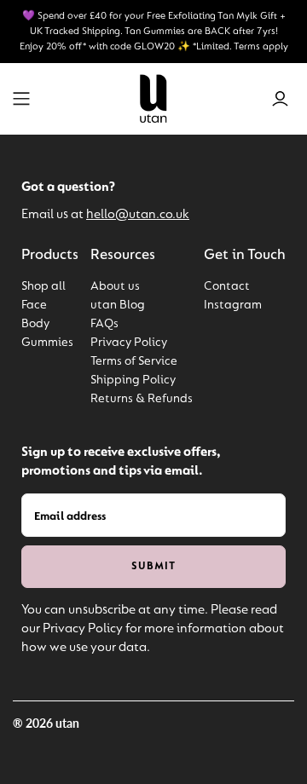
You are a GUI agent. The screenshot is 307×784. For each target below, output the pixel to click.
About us (115, 286)
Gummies (47, 343)
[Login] (280, 98)
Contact (227, 286)
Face (34, 305)
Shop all (43, 286)
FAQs (104, 324)
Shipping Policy (133, 380)
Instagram (233, 305)
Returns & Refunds (141, 399)
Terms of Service (133, 361)
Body (35, 324)
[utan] (153, 98)
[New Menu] (21, 98)
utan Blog (117, 305)
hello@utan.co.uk (137, 215)
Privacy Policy (128, 343)
